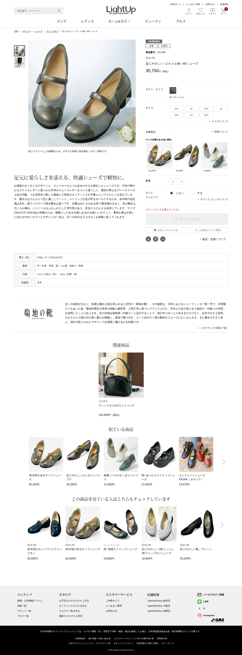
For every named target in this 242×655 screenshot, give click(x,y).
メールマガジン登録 (213, 594)
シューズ (38, 31)
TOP (16, 31)
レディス (87, 21)
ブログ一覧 (23, 616)
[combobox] (38, 10)
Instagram (209, 615)
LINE (206, 601)
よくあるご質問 (193, 4)
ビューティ (153, 21)
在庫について (221, 131)
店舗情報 (224, 4)
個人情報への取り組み (98, 638)
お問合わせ (210, 4)
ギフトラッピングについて (214, 199)
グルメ (181, 21)
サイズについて (220, 121)
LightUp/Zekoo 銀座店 (158, 600)
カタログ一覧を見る (69, 611)
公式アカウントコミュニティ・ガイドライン (88, 643)
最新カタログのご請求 (70, 616)
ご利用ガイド (175, 4)
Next (131, 102)
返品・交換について (214, 239)
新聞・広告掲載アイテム (30, 600)
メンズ (61, 21)
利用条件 (161, 638)
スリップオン (52, 31)
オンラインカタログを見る (73, 605)
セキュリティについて (123, 643)
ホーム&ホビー (119, 21)
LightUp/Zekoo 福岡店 (158, 611)
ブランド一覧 (24, 611)
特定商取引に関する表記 (147, 643)
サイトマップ (168, 643)
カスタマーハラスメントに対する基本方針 (132, 638)
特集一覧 (22, 605)
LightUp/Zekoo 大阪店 (158, 605)
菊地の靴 (150, 58)
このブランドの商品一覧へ (214, 328)
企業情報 (79, 638)
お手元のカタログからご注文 (74, 600)
